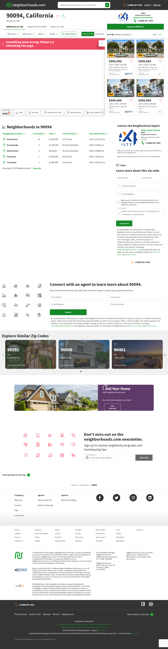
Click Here (101, 630)
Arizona (17, 530)
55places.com (68, 614)
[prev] (110, 49)
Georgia (37, 541)
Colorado (17, 537)
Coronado (11, 162)
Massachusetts (60, 541)
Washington (120, 537)
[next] (132, 49)
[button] (102, 43)
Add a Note (122, 208)
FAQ (16, 510)
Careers (17, 505)
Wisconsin (139, 530)
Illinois (57, 530)
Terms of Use (131, 254)
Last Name (147, 178)
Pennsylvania (100, 533)
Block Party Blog (68, 500)
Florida (37, 537)
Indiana (58, 533)
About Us (18, 500)
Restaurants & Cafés (54, 112)
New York (78, 541)
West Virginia (120, 541)
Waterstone (12, 150)
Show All (37, 168)
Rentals (56, 614)
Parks (21, 112)
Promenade (12, 145)
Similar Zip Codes (57, 26)
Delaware (38, 530)
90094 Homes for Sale (14, 26)
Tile (154, 34)
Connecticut (18, 541)
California (84, 485)
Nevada (78, 533)
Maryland (58, 537)
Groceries (35, 112)
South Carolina (101, 537)
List (160, 34)
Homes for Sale (88, 34)
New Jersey (79, 537)
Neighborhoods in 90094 (37, 26)
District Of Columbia (41, 533)
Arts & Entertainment (97, 112)
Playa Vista (12, 139)
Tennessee (99, 541)
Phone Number (129, 186)
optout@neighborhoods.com (128, 249)
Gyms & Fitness (75, 112)
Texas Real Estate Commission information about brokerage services (84, 624)
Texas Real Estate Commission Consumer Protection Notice (84, 627)
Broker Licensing (45, 505)
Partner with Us (45, 500)
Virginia (118, 533)
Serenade (11, 156)
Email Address (128, 194)
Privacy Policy (137, 326)
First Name (123, 178)
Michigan (78, 530)
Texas (118, 530)
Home (74, 485)
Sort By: (111, 34)
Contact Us (19, 515)
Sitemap (46, 614)
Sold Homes (99, 34)
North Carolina (101, 530)
